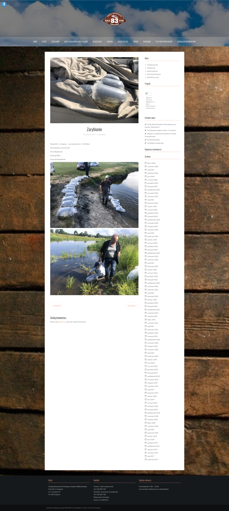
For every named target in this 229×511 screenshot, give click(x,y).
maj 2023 (150, 263)
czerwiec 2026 (152, 166)
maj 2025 (150, 200)
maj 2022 (150, 293)
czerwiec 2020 (152, 350)
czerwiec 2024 (152, 230)
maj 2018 (150, 429)
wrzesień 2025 (152, 193)
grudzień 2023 (152, 246)
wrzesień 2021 (152, 313)
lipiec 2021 (151, 320)
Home (35, 41)
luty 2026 (150, 176)
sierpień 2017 (152, 449)
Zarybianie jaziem (153, 140)
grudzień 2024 (152, 213)
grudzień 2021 (152, 303)
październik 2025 (153, 190)
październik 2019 (153, 376)
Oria (83, 508)
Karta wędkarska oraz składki (76, 41)
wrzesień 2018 (152, 416)
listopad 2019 (152, 373)
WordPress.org (153, 77)
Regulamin (55, 41)
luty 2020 (150, 363)
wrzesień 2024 (152, 223)
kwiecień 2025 (152, 203)
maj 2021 (150, 326)
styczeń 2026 (152, 180)
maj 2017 (150, 456)
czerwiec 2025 (152, 196)
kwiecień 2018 (152, 433)
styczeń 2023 (152, 273)
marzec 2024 (152, 240)
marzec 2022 (152, 300)
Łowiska (110, 41)
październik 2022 (153, 283)
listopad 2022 (152, 280)
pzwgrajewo (101, 134)
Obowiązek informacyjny (186, 41)
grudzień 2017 (152, 443)
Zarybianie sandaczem (155, 143)
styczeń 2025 (152, 210)
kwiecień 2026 (152, 173)
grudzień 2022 (152, 276)
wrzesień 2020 (152, 343)
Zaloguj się (151, 68)
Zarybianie (147, 41)
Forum (135, 41)
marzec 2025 (152, 206)
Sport (44, 41)
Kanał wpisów (152, 71)
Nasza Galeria (123, 41)
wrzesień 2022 (152, 286)
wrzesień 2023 (152, 256)
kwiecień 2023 (152, 266)
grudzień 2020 (152, 333)
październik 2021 (153, 310)
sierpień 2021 (152, 316)
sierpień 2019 (152, 383)
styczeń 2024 (152, 243)
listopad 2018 (152, 409)
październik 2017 (153, 446)
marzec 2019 (152, 396)
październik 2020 (153, 340)
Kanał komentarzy (154, 74)
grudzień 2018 (152, 406)
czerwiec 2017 (152, 453)
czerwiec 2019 (152, 386)
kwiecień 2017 (152, 459)
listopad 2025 (152, 186)
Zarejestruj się (152, 65)
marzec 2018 (152, 436)
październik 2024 (153, 220)
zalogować (62, 322)
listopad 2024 (152, 216)
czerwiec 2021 (152, 323)
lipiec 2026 (151, 163)
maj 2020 (150, 353)
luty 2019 (150, 400)
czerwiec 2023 (152, 260)
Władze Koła (97, 41)
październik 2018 (153, 413)
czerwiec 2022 (152, 290)
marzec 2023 (152, 270)
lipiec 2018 (151, 423)
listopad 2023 (152, 250)
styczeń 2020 (152, 366)
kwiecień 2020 (152, 356)
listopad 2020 (152, 336)
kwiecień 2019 (152, 393)
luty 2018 (150, 439)
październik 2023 (153, 253)
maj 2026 (150, 170)
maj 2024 (150, 233)
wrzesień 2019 (152, 380)
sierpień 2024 (152, 226)
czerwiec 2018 (152, 426)
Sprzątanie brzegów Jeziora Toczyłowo (161, 130)
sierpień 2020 (152, 346)
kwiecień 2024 (152, 236)
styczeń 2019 (152, 403)
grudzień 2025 (152, 183)
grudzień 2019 (152, 370)
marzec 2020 (152, 360)
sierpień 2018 (152, 419)
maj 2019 (150, 390)
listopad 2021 (152, 306)
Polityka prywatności (164, 41)
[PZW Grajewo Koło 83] (114, 18)
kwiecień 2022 (152, 296)
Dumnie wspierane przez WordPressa (60, 508)
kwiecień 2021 (152, 330)
